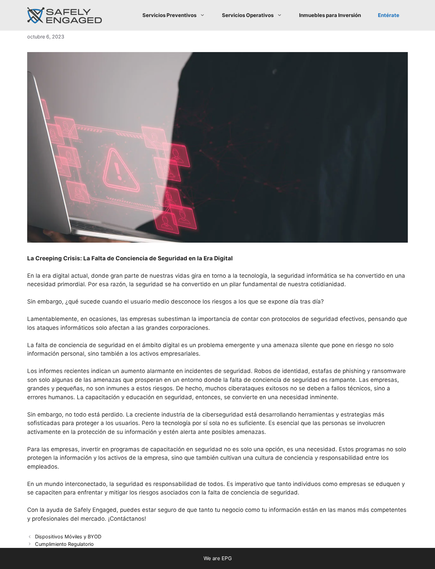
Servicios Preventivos (169, 15)
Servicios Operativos (248, 15)
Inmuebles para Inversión (330, 15)
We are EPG (218, 558)
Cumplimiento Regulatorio (64, 544)
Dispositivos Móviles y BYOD (68, 536)
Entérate (388, 15)
